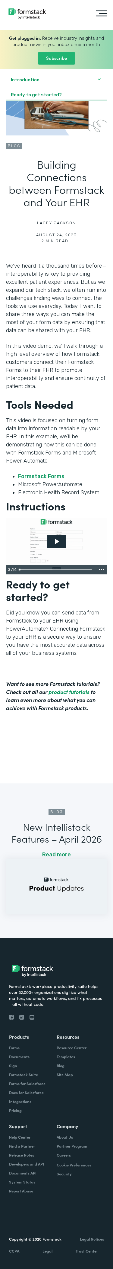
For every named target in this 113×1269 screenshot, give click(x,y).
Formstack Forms (42, 476)
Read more (56, 854)
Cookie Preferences (74, 1165)
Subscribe (56, 58)
